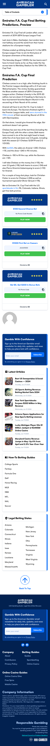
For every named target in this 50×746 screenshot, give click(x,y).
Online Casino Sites (13, 676)
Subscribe (37, 355)
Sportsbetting (33, 660)
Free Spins (9, 680)
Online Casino (33, 664)
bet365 (10, 148)
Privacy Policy (30, 362)
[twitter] (23, 645)
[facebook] (27, 645)
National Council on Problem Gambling (35, 735)
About (7, 656)
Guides (28, 656)
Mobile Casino (11, 684)
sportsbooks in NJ (10, 188)
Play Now (25, 220)
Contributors (10, 660)
